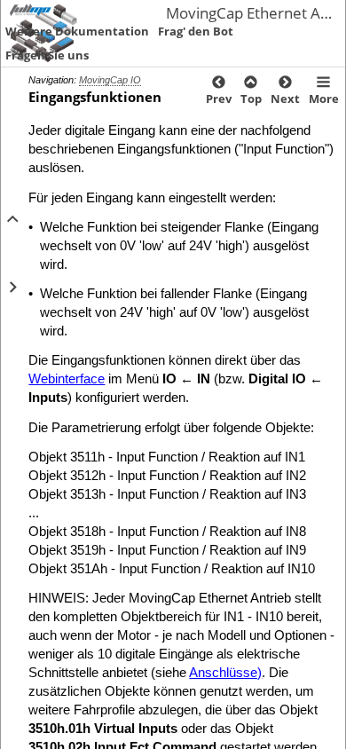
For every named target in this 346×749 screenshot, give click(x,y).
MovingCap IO (110, 80)
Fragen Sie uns (47, 55)
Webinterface (66, 378)
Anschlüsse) (225, 672)
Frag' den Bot (195, 31)
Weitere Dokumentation (77, 31)
